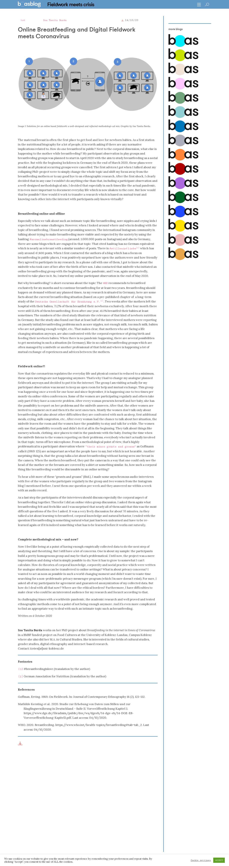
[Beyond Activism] (183, 60)
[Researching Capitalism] (183, 145)
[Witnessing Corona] (183, 174)
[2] (20, 676)
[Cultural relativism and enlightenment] (183, 259)
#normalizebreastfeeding (49, 239)
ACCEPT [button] (219, 860)
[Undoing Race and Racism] (183, 159)
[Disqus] (88, 802)
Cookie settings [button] (201, 860)
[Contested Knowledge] (183, 131)
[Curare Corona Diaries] (183, 188)
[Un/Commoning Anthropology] (183, 74)
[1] (20, 669)
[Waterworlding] (183, 46)
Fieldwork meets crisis (70, 4)
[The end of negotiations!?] (183, 216)
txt (23, 20)
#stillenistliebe (122, 248)
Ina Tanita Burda (54, 20)
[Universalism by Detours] (183, 202)
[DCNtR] (183, 103)
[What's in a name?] (183, 245)
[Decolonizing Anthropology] (183, 117)
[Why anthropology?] (183, 230)
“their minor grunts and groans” (110, 446)
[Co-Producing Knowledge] (183, 88)
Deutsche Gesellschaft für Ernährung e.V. (67, 301)
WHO (105, 283)
